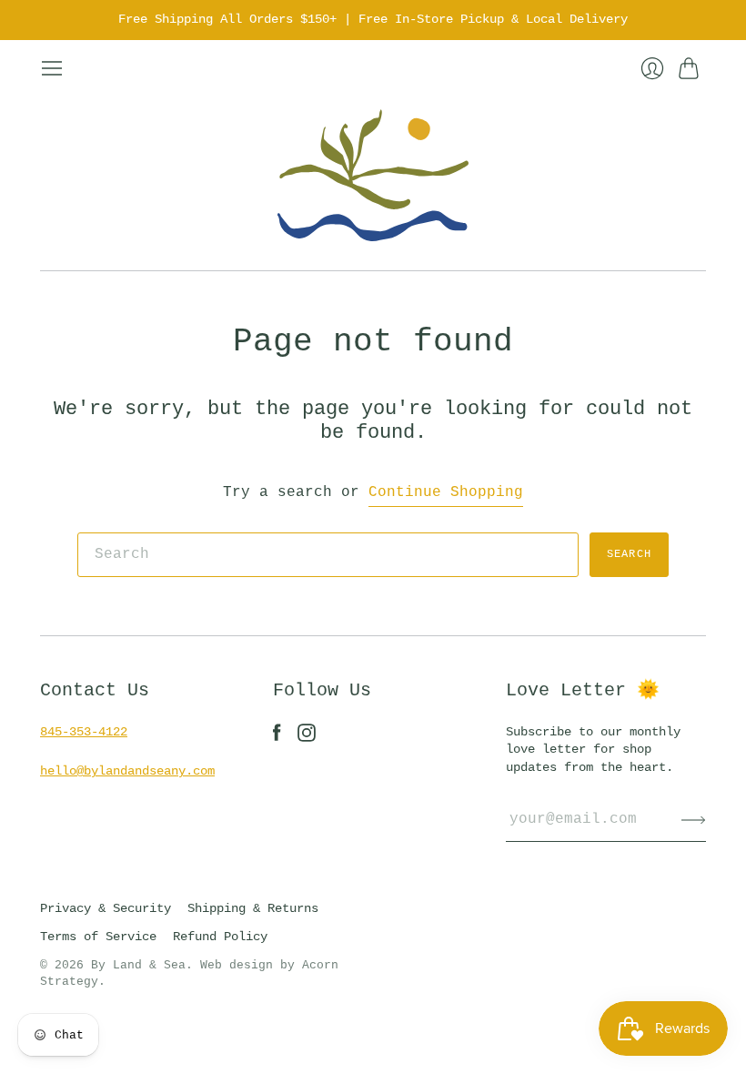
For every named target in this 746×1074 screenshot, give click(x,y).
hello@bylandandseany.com (127, 771)
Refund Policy (220, 936)
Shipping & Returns (252, 908)
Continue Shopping (445, 492)
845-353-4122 (83, 731)
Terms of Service (98, 936)
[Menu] (52, 68)
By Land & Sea (138, 965)
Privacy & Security (105, 908)
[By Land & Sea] (373, 175)
